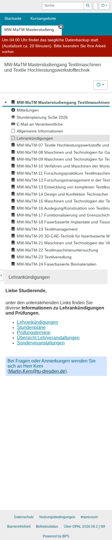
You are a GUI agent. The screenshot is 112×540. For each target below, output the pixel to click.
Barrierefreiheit (18, 527)
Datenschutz (24, 517)
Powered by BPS (56, 536)
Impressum (89, 517)
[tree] (56, 183)
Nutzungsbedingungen (57, 517)
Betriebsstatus (47, 527)
